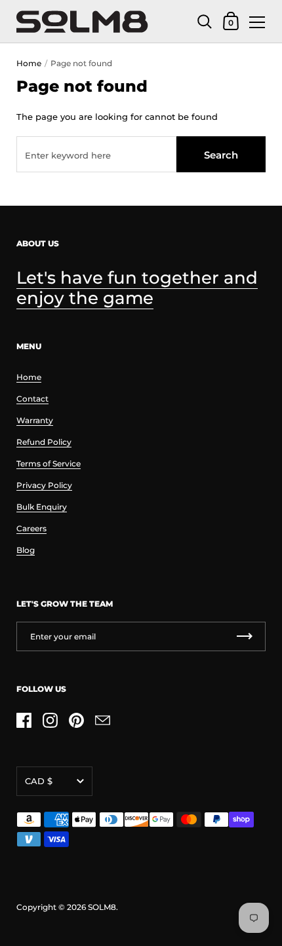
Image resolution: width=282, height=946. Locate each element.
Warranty (34, 420)
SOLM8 (102, 907)
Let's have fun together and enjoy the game (137, 288)
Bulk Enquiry (41, 507)
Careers (31, 528)
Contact (32, 399)
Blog (25, 550)
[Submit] (244, 636)
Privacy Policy (44, 485)
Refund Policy (43, 442)
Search (221, 155)
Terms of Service (48, 463)
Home (28, 63)
